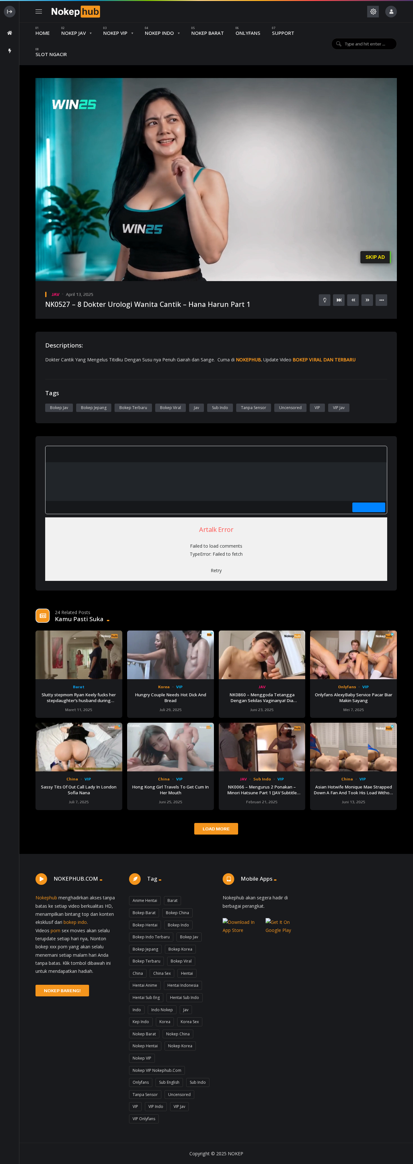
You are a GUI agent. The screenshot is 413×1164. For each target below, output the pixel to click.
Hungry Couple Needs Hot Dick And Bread (170, 697)
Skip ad (375, 257)
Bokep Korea (180, 949)
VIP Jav (339, 407)
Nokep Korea (180, 1046)
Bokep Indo (178, 925)
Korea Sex (190, 1021)
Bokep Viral (170, 407)
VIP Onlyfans (144, 1118)
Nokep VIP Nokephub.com (157, 1070)
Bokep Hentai (145, 925)
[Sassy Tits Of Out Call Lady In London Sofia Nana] (78, 747)
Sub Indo (220, 407)
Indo (137, 1009)
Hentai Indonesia (182, 985)
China (72, 779)
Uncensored (290, 407)
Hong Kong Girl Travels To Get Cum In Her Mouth (170, 790)
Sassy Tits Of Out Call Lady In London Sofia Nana (78, 790)
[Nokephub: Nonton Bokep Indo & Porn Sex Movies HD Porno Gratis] (76, 11)
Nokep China (178, 1034)
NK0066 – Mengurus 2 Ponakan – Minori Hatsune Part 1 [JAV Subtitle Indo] (262, 792)
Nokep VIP (142, 1058)
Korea (164, 687)
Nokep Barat (144, 1034)
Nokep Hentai (145, 1046)
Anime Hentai (145, 900)
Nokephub (46, 898)
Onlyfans (347, 687)
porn (55, 930)
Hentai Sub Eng (146, 997)
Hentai (187, 973)
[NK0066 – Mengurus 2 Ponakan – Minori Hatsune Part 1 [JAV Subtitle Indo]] (262, 747)
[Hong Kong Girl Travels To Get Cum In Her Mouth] (170, 747)
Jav (196, 407)
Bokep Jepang (93, 407)
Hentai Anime (145, 985)
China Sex (162, 973)
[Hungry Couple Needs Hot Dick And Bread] (170, 655)
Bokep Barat (144, 912)
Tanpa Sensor (253, 407)
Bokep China (177, 912)
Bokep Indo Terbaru (151, 937)
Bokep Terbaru (133, 407)
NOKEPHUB (248, 360)
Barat (79, 687)
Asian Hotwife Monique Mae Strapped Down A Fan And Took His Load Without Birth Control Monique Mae (354, 792)
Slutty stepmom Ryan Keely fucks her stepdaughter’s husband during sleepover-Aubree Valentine (79, 700)
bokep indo (75, 922)
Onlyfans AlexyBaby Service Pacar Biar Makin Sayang (353, 697)
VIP (317, 407)
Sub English (169, 1082)
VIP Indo (155, 1106)
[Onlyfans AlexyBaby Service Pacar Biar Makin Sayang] (353, 655)
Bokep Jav (59, 407)
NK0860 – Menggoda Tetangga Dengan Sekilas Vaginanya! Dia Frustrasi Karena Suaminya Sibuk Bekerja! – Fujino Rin (262, 703)
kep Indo (141, 1021)
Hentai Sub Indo (184, 997)
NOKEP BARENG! (62, 990)
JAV (55, 294)
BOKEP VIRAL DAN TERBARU (324, 360)
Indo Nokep (162, 1009)
